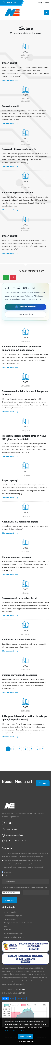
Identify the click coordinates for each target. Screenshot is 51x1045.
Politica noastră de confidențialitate (16, 1031)
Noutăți (40, 2)
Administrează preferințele (25, 1041)
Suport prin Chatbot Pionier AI (13, 937)
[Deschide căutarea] (40, 12)
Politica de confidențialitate (13, 916)
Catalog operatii (10, 106)
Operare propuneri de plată (16, 556)
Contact (47, 2)
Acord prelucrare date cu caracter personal (18, 923)
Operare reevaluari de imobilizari (19, 674)
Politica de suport (10, 919)
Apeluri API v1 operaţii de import (20, 521)
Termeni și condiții (10, 912)
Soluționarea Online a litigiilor (13, 933)
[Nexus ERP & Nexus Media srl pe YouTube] (10, 823)
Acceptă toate (25, 1036)
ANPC (6, 926)
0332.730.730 (11, 2)
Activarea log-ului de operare (17, 192)
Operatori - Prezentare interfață (19, 149)
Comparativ (21, 998)
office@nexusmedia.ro (14, 835)
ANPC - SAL (8, 930)
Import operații (10, 62)
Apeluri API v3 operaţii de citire (19, 639)
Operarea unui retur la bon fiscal (19, 598)
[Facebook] (4, 823)
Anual (12, 998)
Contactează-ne (26, 314)
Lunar (5, 998)
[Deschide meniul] (46, 12)
